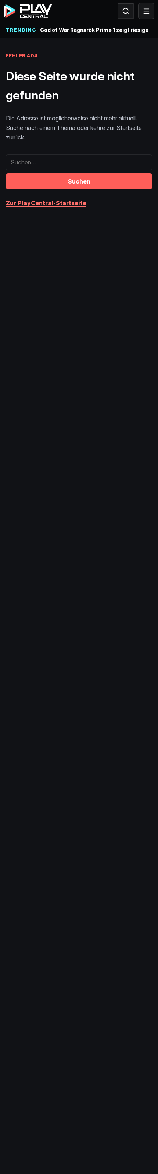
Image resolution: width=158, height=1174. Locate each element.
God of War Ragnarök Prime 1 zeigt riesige (94, 30)
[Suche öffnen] (126, 11)
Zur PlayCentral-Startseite (46, 203)
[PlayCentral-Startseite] (28, 11)
